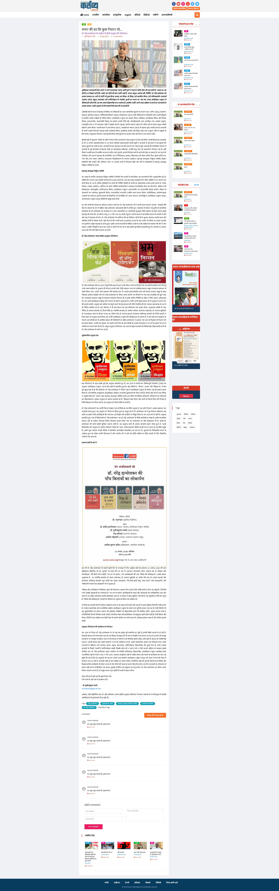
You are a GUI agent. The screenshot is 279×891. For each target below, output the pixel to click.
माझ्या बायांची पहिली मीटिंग (191, 154)
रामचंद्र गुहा (187, 240)
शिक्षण (178, 423)
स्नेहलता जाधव (188, 253)
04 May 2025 (188, 40)
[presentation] (196, 24)
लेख (89, 24)
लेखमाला (192, 427)
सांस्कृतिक (117, 15)
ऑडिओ (137, 15)
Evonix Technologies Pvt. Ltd (136, 887)
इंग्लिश (178, 418)
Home (86, 15)
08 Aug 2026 (188, 173)
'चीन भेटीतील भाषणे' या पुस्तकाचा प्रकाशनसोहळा (190, 222)
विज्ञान (185, 427)
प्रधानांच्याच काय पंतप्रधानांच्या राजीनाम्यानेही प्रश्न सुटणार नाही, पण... (190, 251)
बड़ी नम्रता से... (105, 852)
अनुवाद (120, 843)
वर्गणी (107, 882)
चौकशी (147, 882)
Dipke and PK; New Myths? (189, 128)
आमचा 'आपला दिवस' (189, 140)
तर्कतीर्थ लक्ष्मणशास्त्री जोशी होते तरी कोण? (191, 87)
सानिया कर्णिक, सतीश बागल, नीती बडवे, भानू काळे (191, 226)
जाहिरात (117, 882)
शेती (184, 418)
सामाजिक (106, 15)
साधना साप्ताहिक (179, 8)
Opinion (187, 125)
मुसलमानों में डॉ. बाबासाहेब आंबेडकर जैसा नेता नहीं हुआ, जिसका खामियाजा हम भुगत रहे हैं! (155, 856)
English (128, 15)
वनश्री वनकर (188, 119)
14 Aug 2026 (188, 134)
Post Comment (93, 826)
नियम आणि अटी (172, 882)
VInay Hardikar (189, 132)
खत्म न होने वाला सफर (123, 852)
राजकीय (95, 15)
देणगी (127, 882)
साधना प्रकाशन (193, 8)
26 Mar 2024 (188, 93)
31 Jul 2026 (188, 214)
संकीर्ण (155, 15)
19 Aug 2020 (104, 36)
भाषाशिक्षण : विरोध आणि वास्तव (190, 35)
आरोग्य (190, 418)
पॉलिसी (158, 882)
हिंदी (84, 24)
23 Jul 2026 (188, 255)
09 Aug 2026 (188, 160)
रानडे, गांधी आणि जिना (180, 366)
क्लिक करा (186, 396)
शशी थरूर (187, 212)
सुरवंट (185, 167)
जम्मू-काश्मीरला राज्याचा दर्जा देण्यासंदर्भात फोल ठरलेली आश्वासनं (190, 238)
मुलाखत (153, 843)
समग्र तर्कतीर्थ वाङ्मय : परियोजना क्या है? (189, 48)
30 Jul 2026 (188, 229)
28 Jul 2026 (188, 242)
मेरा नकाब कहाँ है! (188, 114)
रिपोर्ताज (193, 414)
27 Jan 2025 (188, 66)
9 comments (118, 36)
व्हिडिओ (147, 15)
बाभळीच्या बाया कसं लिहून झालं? (191, 196)
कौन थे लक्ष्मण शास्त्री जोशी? (191, 60)
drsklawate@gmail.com (91, 688)
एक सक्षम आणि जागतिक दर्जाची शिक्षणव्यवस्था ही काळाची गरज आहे (190, 210)
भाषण (186, 218)
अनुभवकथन (188, 112)
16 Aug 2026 (188, 120)
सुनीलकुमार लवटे (89, 36)
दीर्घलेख (186, 414)
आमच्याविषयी (167, 15)
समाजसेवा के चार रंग (90, 852)
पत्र (186, 205)
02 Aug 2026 (188, 201)
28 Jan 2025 (188, 53)
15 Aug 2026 (188, 147)
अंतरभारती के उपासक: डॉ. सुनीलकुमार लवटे (139, 853)
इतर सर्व (196, 185)
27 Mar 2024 (188, 79)
